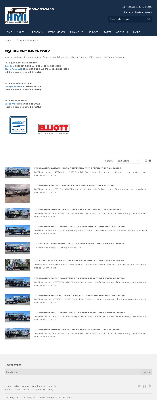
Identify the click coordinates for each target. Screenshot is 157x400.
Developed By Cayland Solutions (55, 397)
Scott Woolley (13, 104)
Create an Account (143, 12)
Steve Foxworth (14, 69)
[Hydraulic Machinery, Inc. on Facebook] (144, 386)
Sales (21, 32)
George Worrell (13, 86)
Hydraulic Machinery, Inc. (24, 397)
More (136, 32)
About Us (122, 32)
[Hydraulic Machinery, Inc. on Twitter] (139, 386)
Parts (107, 32)
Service (93, 32)
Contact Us (40, 389)
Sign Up (146, 372)
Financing (76, 32)
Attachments (56, 32)
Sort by (109, 160)
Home (8, 32)
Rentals (37, 32)
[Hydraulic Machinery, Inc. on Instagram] (149, 386)
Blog (50, 389)
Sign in (127, 12)
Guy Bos (9, 66)
